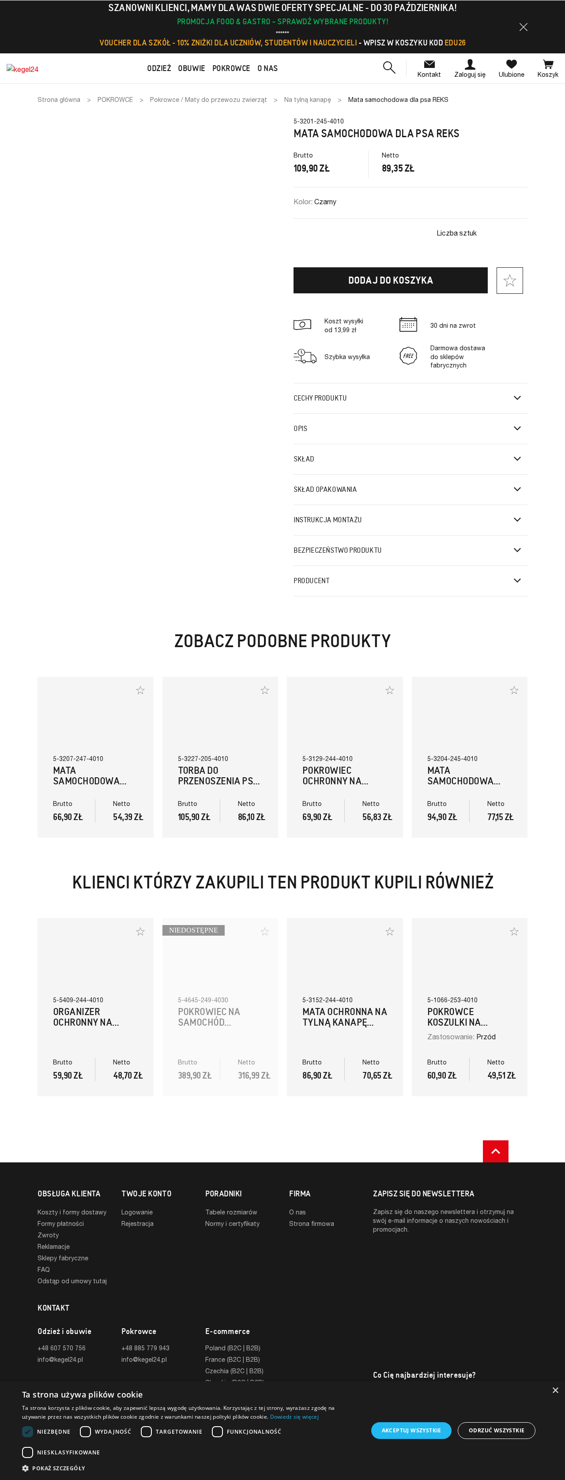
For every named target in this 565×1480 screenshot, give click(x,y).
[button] (523, 27)
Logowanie (137, 1212)
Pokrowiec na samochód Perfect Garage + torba (218, 1027)
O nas (297, 1212)
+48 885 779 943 (145, 1348)
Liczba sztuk (457, 233)
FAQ (44, 1269)
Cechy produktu (320, 398)
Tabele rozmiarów (231, 1212)
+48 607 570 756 (62, 1348)
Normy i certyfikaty (232, 1223)
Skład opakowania (325, 489)
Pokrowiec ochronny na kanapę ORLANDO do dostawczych (340, 786)
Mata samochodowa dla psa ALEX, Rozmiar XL (86, 786)
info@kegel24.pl (60, 1359)
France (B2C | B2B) (232, 1359)
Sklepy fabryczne (63, 1258)
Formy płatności (61, 1223)
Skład (304, 459)
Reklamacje (54, 1246)
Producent (311, 580)
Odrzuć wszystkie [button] (496, 1430)
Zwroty (48, 1235)
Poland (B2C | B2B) (232, 1348)
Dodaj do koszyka (390, 280)
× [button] (555, 1390)
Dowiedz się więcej (294, 1416)
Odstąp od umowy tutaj (72, 1281)
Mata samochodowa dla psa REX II (460, 781)
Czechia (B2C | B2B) (234, 1371)
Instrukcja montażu (328, 520)
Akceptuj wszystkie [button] (411, 1430)
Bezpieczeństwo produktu (338, 550)
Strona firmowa (311, 1223)
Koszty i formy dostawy (72, 1212)
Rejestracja (137, 1223)
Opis (300, 428)
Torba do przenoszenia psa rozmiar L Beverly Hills (219, 786)
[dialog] (282, 1430)
